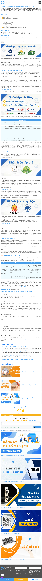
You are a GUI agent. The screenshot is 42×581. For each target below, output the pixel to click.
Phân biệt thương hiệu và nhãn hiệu (10, 26)
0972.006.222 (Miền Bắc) (25, 288)
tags (2, 430)
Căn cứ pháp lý (6, 16)
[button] (8, 415)
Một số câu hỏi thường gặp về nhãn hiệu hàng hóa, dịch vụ (14, 27)
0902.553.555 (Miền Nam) (5, 289)
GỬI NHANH (37, 427)
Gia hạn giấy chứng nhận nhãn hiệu (30, 384)
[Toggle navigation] (40, 2)
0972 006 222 (32, 574)
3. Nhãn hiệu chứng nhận (8, 22)
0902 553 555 (18, 573)
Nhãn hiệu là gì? (6, 17)
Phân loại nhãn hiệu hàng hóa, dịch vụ (10, 18)
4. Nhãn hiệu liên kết (7, 23)
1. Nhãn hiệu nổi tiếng (7, 19)
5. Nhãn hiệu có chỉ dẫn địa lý (9, 24)
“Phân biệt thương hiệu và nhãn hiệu (24, 339)
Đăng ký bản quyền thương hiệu (29, 371)
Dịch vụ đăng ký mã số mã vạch (29, 398)
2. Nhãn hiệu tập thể (7, 21)
